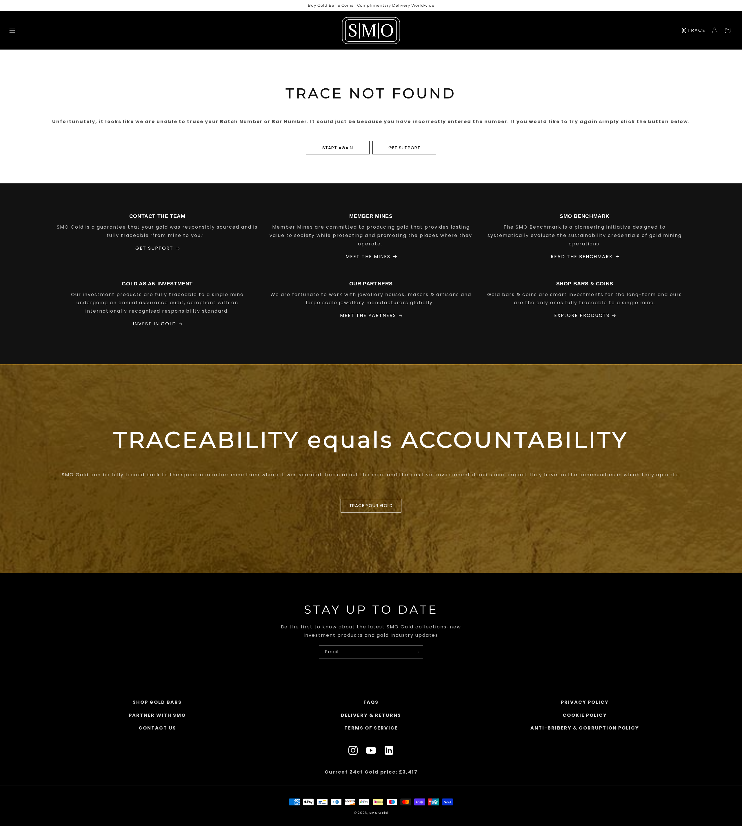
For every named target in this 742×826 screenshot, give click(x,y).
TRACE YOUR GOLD (371, 505)
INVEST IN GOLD (154, 323)
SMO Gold (378, 812)
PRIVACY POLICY (585, 702)
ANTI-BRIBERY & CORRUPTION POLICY (584, 728)
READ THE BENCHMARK (582, 256)
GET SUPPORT (404, 148)
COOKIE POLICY (585, 715)
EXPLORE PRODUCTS (582, 315)
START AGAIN (337, 148)
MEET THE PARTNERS (368, 315)
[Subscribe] (416, 652)
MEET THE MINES (367, 256)
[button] (12, 30)
